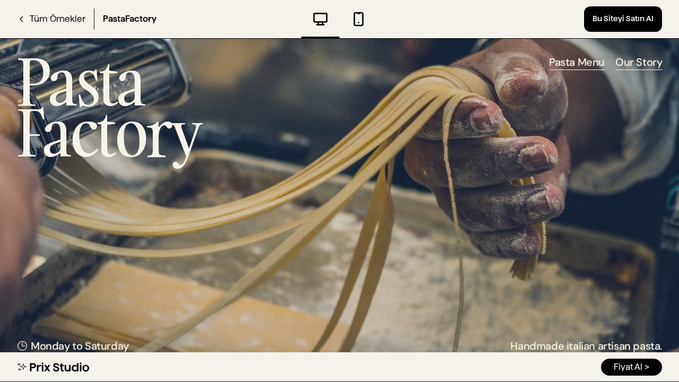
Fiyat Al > (631, 366)
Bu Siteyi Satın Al (623, 18)
